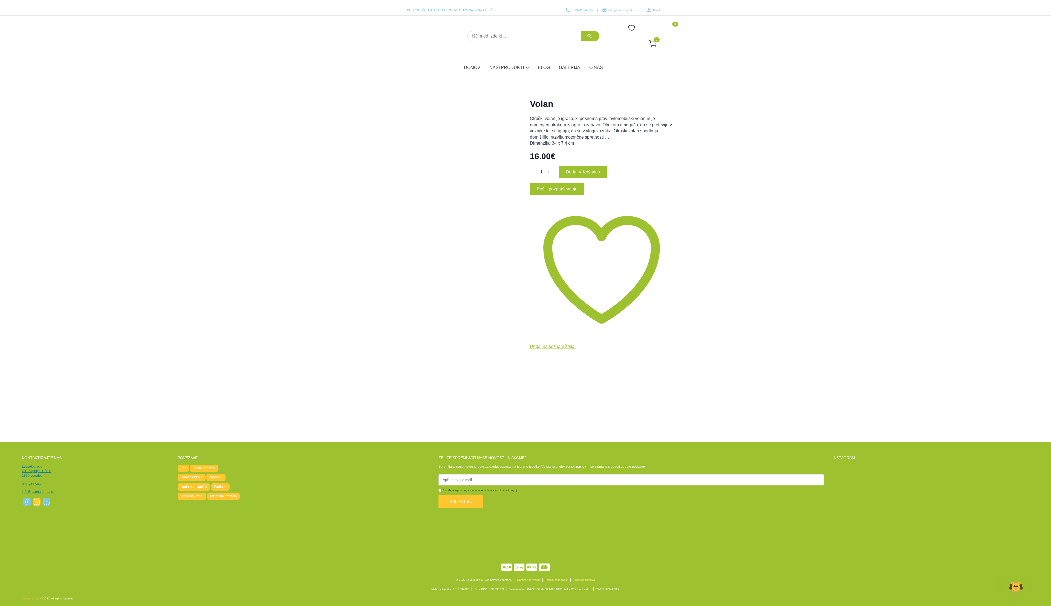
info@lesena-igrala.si (38, 492)
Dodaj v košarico (583, 172)
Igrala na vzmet (192, 496)
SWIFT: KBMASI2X (608, 589)
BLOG (544, 67)
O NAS (596, 67)
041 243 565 (31, 484)
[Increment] (549, 172)
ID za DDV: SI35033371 (489, 589)
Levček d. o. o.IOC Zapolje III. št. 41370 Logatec (36, 471)
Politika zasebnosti (40, 528)
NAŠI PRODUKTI (506, 67)
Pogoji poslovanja (39, 537)
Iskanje (591, 36)
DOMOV (472, 67)
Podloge (220, 487)
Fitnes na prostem (223, 496)
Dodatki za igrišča (194, 487)
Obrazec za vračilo (40, 519)
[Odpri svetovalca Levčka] (1016, 589)
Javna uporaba (204, 468)
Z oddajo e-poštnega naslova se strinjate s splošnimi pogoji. (480, 490)
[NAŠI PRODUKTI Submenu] (528, 64)
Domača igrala (192, 477)
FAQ (26, 510)
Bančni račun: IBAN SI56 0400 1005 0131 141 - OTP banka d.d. (550, 589)
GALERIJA (569, 67)
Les (183, 468)
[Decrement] (534, 172)
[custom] (27, 502)
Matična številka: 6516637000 (450, 589)
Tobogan (216, 477)
